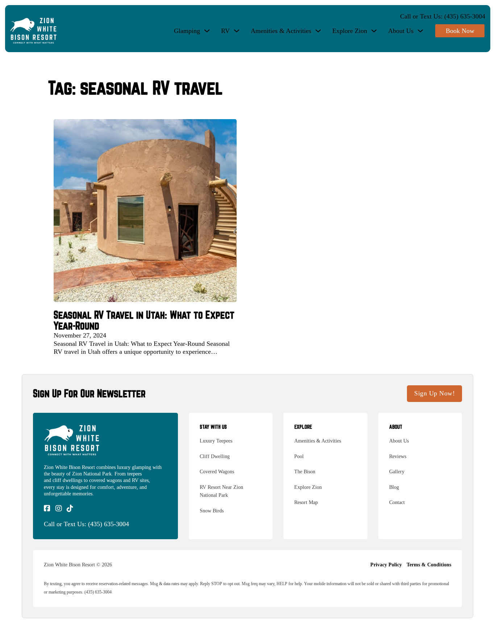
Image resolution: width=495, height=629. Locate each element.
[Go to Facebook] (47, 509)
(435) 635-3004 (108, 524)
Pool (299, 456)
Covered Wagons (217, 471)
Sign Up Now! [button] (434, 393)
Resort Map (306, 502)
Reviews (397, 456)
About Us (400, 30)
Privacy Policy (386, 564)
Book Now (460, 30)
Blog (394, 487)
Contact (397, 502)
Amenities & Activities (281, 30)
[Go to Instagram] (58, 509)
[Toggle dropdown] (207, 31)
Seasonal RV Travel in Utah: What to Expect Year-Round (144, 320)
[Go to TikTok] (70, 509)
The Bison (304, 471)
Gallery (396, 471)
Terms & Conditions (429, 564)
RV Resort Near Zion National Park (221, 491)
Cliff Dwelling (215, 456)
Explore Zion (349, 30)
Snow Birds (212, 510)
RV (225, 30)
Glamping (187, 30)
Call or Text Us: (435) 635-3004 (442, 16)
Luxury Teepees (216, 441)
